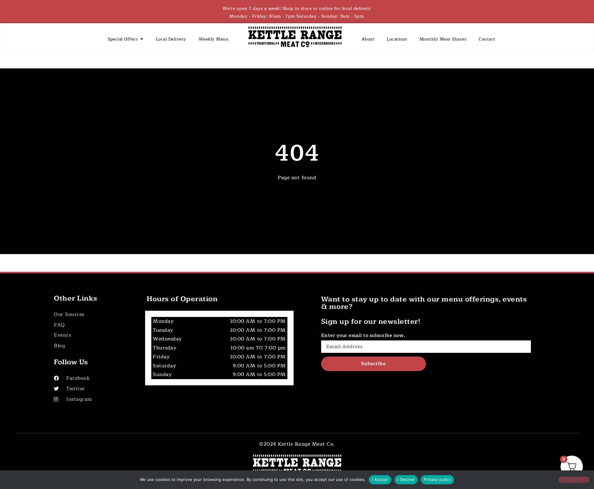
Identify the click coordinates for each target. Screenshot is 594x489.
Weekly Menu (214, 39)
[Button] (93, 314)
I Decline (406, 479)
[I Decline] (573, 480)
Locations (397, 39)
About (368, 39)
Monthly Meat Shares (443, 39)
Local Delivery (171, 39)
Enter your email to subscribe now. (363, 336)
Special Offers (122, 39)
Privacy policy (437, 479)
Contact (487, 39)
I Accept (380, 479)
